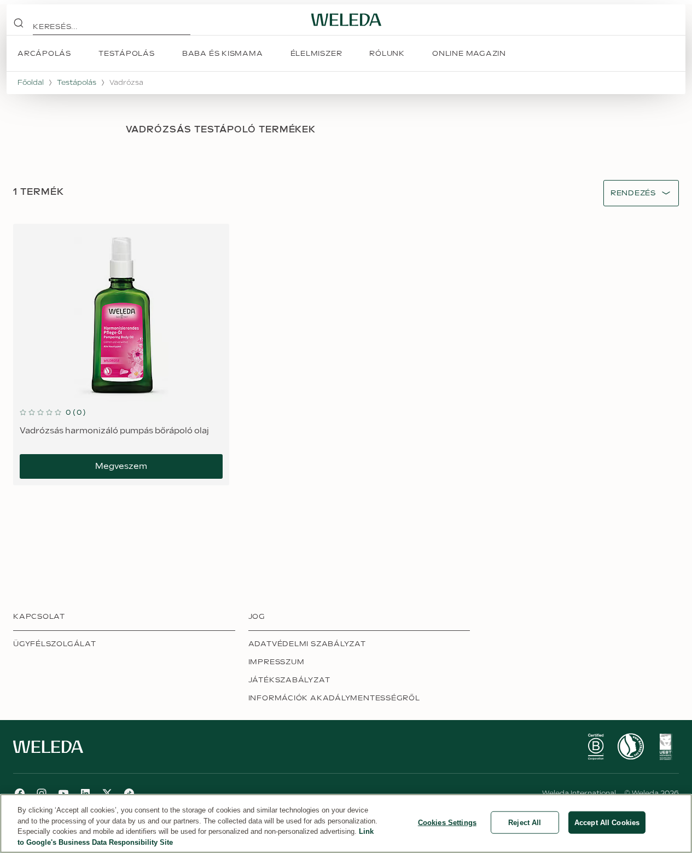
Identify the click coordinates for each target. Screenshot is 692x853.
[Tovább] (596, 747)
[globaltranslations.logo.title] (346, 20)
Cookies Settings (447, 823)
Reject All (524, 823)
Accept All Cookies (606, 823)
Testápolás (76, 82)
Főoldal (31, 82)
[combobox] (633, 193)
